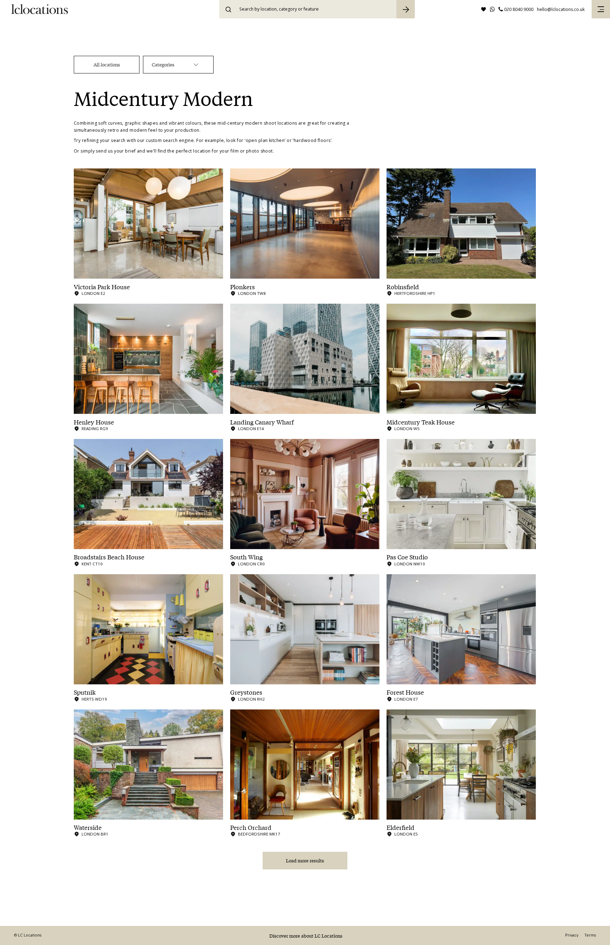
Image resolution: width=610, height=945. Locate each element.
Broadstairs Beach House (109, 557)
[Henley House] (148, 359)
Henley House (94, 422)
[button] (601, 9)
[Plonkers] (304, 223)
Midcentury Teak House (421, 422)
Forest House (405, 692)
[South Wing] (304, 494)
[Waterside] (148, 764)
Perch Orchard (250, 827)
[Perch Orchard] (304, 764)
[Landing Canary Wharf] (304, 359)
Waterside (88, 827)
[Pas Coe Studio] (461, 494)
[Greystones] (304, 629)
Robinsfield (403, 287)
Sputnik (85, 692)
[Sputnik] (148, 629)
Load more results (305, 860)
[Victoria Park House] (148, 223)
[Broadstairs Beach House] (148, 494)
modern (138, 130)
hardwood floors (312, 140)
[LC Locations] (39, 9)
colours (193, 123)
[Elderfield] (461, 764)
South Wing (246, 557)
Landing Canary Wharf (262, 422)
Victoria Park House (102, 287)
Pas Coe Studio (407, 557)
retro (113, 130)
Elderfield (400, 827)
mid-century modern (239, 123)
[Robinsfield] (461, 223)
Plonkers (242, 287)
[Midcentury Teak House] (461, 359)
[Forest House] (461, 629)
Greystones (246, 692)
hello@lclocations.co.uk (561, 9)
